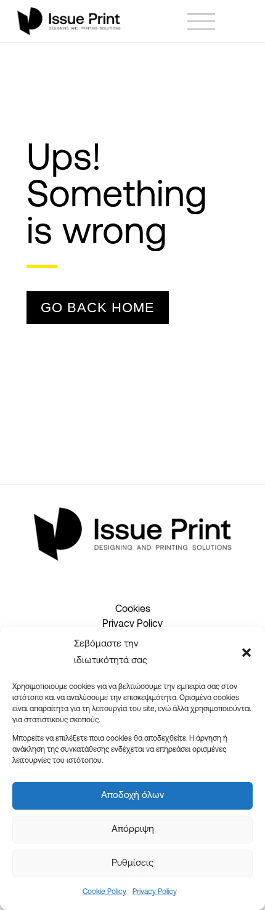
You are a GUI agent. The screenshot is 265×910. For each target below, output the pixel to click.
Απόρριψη (133, 829)
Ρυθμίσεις (132, 863)
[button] (246, 652)
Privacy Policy (154, 892)
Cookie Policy (104, 892)
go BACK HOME (98, 307)
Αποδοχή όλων (132, 795)
